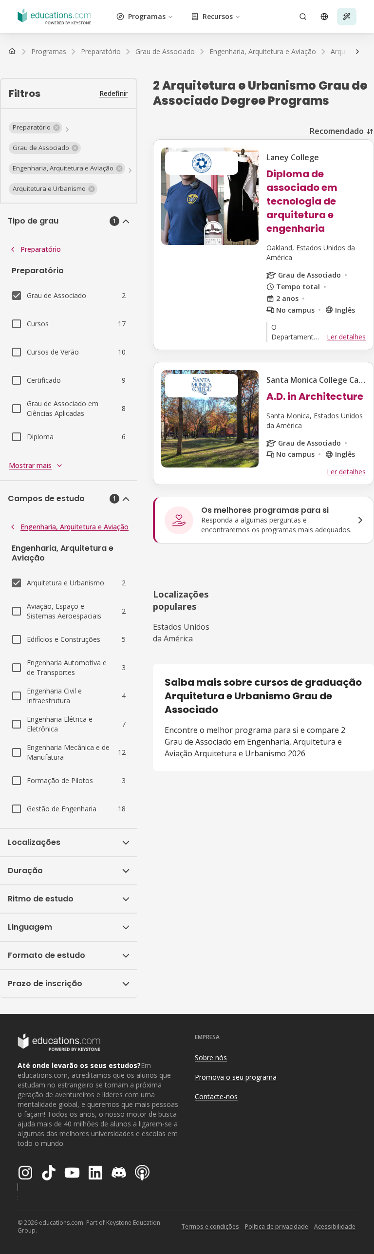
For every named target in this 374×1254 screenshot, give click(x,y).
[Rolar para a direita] (357, 51)
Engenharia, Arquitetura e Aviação (74, 526)
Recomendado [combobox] (337, 131)
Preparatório (40, 249)
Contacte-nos (216, 1096)
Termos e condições (210, 1226)
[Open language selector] (324, 16)
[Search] (303, 16)
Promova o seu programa (236, 1077)
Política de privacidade (276, 1226)
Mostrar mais (30, 465)
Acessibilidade (334, 1226)
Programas (147, 16)
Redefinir (113, 93)
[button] (35, 127)
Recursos (218, 16)
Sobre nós (211, 1057)
